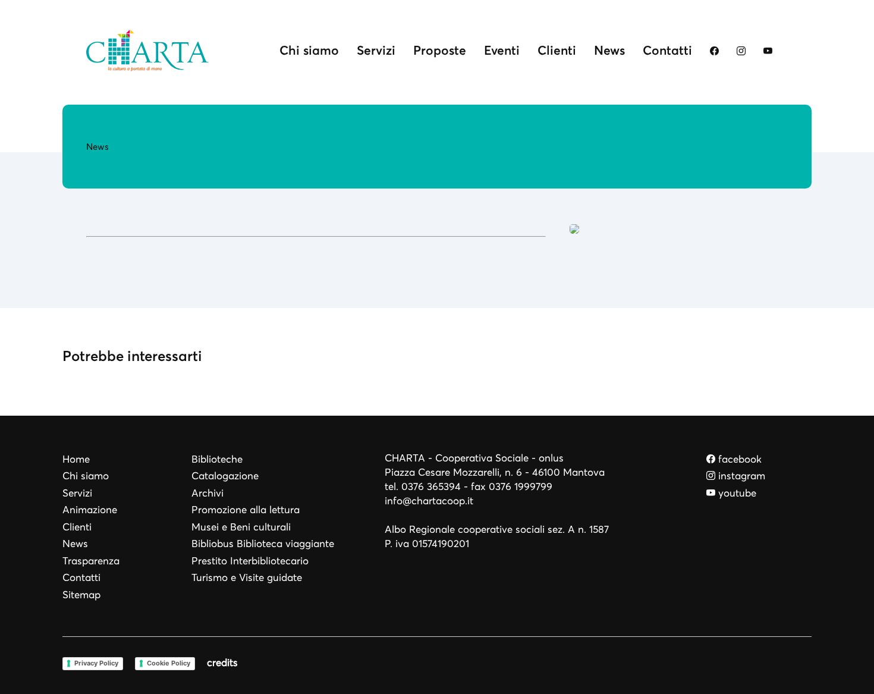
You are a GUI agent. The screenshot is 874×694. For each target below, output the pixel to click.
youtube (735, 493)
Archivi (207, 493)
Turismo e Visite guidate (246, 577)
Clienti (556, 50)
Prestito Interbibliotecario (250, 561)
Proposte (439, 50)
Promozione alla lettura (245, 510)
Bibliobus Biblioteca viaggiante (262, 544)
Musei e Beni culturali (241, 527)
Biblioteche (217, 459)
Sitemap (81, 595)
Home (76, 459)
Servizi (376, 50)
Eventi (502, 50)
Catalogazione (225, 476)
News (609, 50)
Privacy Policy (96, 663)
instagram (740, 476)
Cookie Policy (168, 663)
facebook (738, 459)
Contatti (667, 50)
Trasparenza (91, 561)
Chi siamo (309, 50)
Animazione (89, 510)
